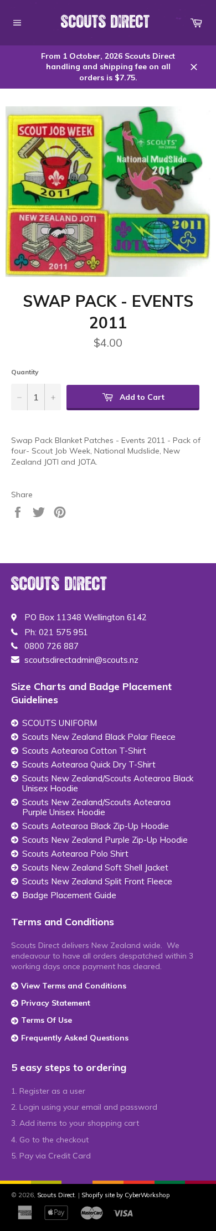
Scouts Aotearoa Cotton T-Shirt (84, 751)
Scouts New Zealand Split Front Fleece (97, 882)
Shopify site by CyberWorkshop (125, 1195)
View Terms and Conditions (73, 986)
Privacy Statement (55, 1003)
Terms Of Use (46, 1020)
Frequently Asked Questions (74, 1038)
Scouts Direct (105, 22)
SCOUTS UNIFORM (59, 723)
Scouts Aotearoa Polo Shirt (75, 854)
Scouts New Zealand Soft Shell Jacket (95, 868)
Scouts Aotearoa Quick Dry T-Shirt (89, 765)
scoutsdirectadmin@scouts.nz (81, 660)
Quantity (25, 372)
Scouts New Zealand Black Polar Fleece (99, 737)
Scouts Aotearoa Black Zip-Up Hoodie (95, 826)
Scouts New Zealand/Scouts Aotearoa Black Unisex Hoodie (107, 784)
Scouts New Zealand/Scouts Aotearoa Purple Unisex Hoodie (96, 807)
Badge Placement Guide (69, 895)
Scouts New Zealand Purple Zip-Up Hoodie (105, 840)
